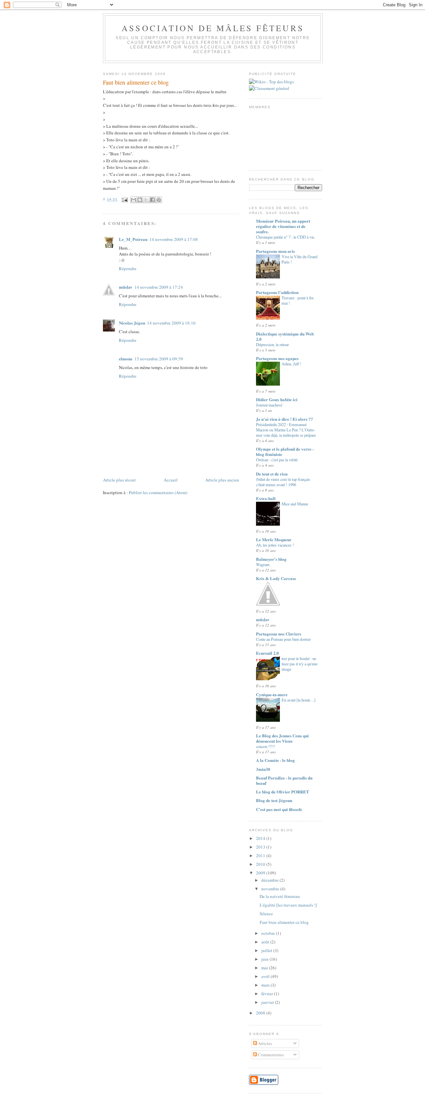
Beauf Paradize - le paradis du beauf (284, 780)
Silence (266, 914)
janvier (268, 1002)
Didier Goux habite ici (277, 399)
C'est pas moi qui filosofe (279, 809)
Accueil (171, 480)
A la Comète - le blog (275, 760)
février (267, 994)
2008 (261, 1013)
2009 (261, 873)
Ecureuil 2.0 (267, 653)
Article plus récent (119, 480)
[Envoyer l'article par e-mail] (124, 199)
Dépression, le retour (272, 344)
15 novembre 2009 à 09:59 (158, 359)
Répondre (127, 268)
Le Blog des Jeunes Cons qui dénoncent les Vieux (282, 738)
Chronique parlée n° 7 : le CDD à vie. (285, 237)
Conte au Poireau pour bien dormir (283, 639)
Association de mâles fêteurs (213, 28)
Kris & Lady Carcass (276, 578)
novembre (270, 889)
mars (266, 985)
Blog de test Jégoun (274, 800)
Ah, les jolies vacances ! (275, 545)
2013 (261, 847)
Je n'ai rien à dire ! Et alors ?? (284, 419)
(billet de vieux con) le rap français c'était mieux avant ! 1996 (283, 482)
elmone (125, 358)
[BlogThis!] (139, 199)
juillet (267, 950)
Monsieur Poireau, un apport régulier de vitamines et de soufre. (283, 226)
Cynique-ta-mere (272, 694)
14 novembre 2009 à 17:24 (158, 287)
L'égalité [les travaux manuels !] (288, 905)
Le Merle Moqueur (274, 539)
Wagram (263, 564)
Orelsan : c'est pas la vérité (277, 459)
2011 (261, 855)
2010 (261, 864)
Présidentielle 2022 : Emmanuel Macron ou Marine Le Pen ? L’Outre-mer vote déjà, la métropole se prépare (286, 430)
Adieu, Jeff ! (291, 363)
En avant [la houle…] (298, 700)
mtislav (125, 287)
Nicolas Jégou (132, 323)
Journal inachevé (269, 405)
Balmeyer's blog (271, 559)
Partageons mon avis (275, 251)
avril (266, 976)
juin (265, 959)
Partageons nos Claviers (278, 634)
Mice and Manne (295, 503)
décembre (270, 880)
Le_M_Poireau (133, 239)
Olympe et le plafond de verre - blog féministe (285, 451)
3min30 (263, 769)
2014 (261, 838)
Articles (264, 1043)
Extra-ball (266, 498)
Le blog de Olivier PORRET (282, 791)
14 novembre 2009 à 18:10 (171, 323)
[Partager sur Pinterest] (158, 199)
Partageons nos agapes (277, 358)
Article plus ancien (222, 480)
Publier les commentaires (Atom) (158, 492)
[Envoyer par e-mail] (133, 199)
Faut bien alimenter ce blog (284, 922)
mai (265, 968)
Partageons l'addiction (277, 292)
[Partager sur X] (146, 199)
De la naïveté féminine (280, 896)
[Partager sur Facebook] (152, 199)
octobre (268, 933)
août (265, 942)
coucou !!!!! (265, 746)
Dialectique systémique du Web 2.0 (285, 336)
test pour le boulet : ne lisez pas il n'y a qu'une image (299, 664)
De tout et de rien (272, 474)
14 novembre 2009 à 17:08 (173, 239)
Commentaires (270, 1055)
